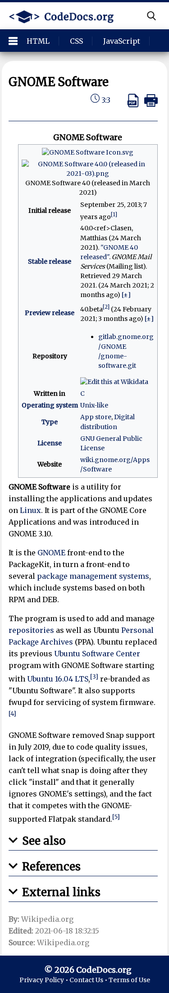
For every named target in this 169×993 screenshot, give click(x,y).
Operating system (50, 405)
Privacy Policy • (44, 980)
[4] (12, 714)
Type (49, 422)
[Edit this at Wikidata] (114, 381)
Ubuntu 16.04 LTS (57, 678)
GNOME (51, 552)
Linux (30, 510)
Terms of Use (129, 980)
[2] (106, 306)
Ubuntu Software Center (97, 653)
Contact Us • (89, 980)
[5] (116, 817)
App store (95, 417)
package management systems (93, 576)
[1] (114, 214)
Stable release (49, 261)
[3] (94, 677)
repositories (31, 630)
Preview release (49, 313)
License (49, 443)
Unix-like (94, 405)
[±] (126, 295)
